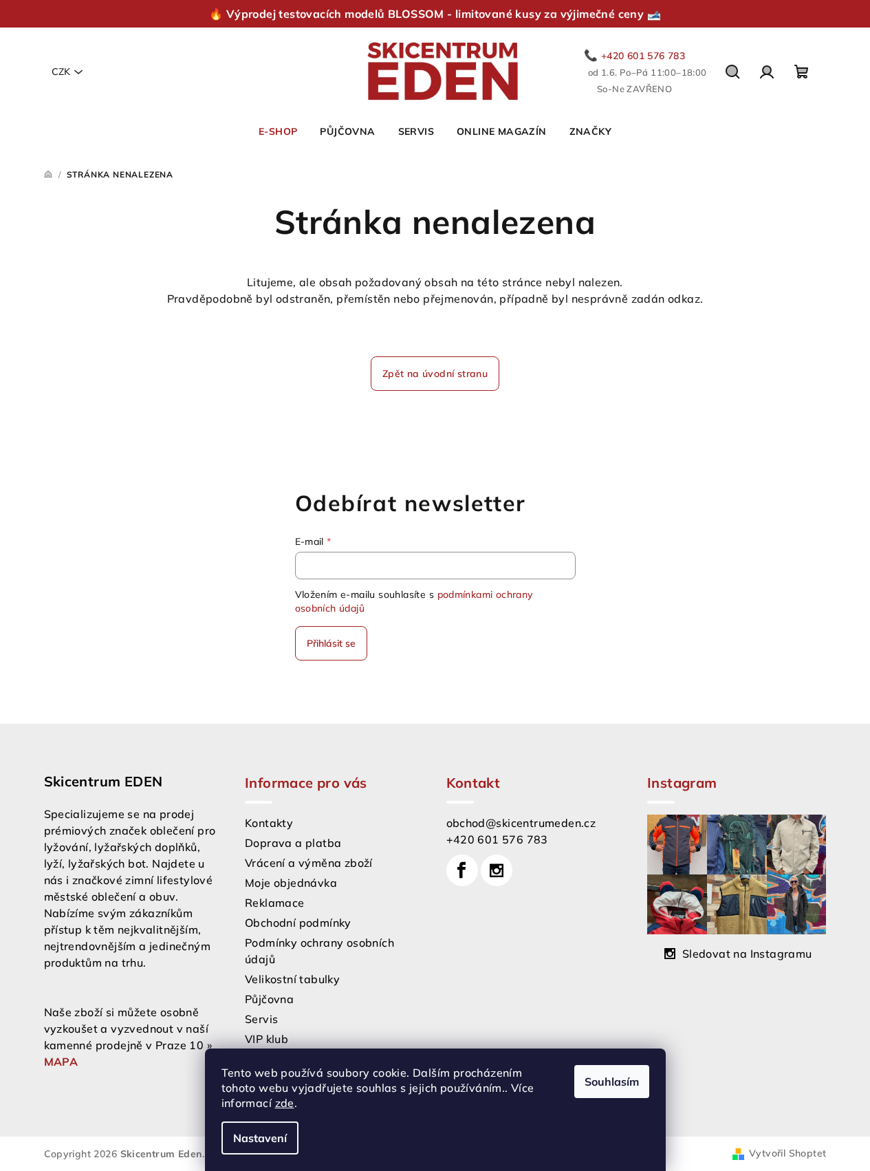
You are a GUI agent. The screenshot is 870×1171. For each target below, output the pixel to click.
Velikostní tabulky (292, 979)
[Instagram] (496, 870)
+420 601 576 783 (497, 839)
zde (284, 1103)
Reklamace (275, 903)
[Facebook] (462, 870)
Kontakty (269, 823)
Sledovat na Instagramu (747, 953)
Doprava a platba (293, 843)
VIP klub (266, 1039)
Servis (261, 1019)
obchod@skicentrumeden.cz (521, 823)
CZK (61, 71)
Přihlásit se (331, 643)
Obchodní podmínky (298, 923)
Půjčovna (269, 999)
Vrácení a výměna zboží (309, 863)
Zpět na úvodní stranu (435, 373)
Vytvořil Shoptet (787, 1153)
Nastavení (260, 1138)
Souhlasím (612, 1081)
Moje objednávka (291, 883)
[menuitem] (278, 131)
